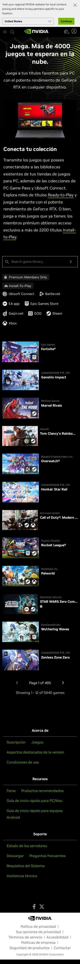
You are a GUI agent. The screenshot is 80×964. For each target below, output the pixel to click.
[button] (66, 31)
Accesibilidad (57, 937)
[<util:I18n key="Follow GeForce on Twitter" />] (41, 906)
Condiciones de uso (23, 762)
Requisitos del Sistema (26, 866)
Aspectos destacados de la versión (35, 752)
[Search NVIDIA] (12, 31)
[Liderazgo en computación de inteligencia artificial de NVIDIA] (36, 32)
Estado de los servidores (27, 846)
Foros (11, 790)
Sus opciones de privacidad (38, 932)
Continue (66, 21)
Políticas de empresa (38, 942)
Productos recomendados (42, 790)
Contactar (62, 948)
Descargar (15, 856)
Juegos (37, 742)
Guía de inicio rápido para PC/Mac (35, 800)
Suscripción (16, 742)
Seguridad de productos (30, 948)
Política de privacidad (38, 926)
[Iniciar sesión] (74, 31)
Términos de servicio (25, 937)
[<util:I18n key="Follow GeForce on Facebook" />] (34, 906)
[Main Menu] (5, 32)
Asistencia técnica (22, 876)
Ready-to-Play (61, 194)
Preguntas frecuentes (47, 856)
